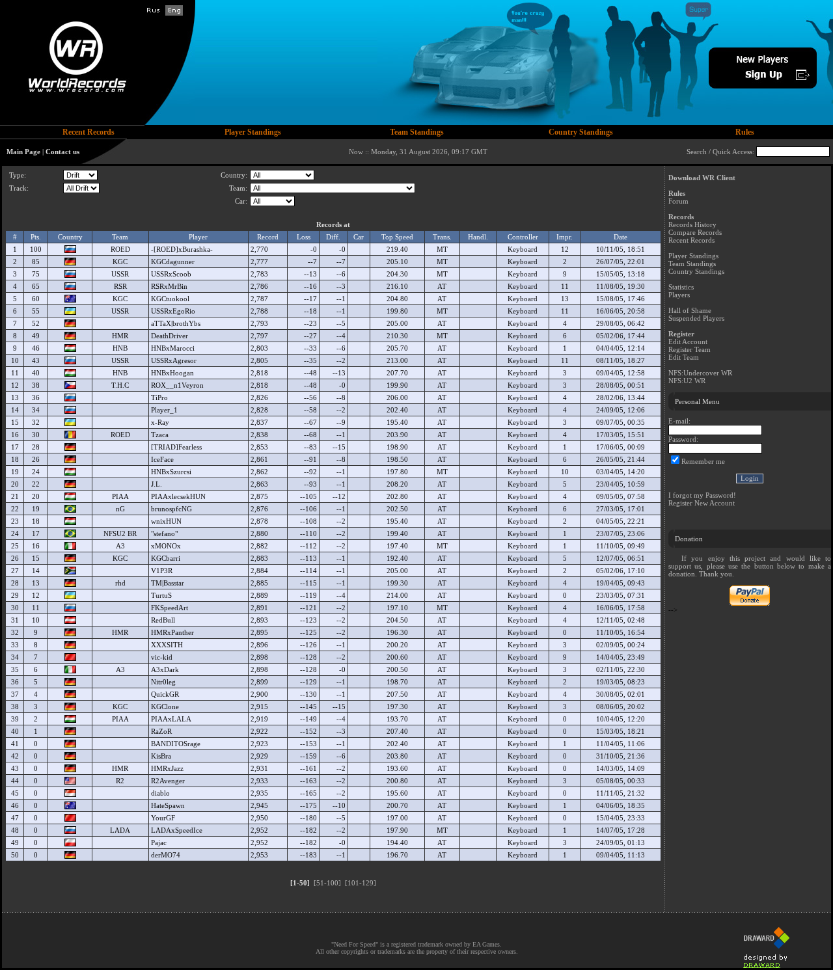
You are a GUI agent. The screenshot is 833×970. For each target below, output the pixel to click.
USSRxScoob (171, 274)
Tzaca (160, 434)
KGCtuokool (170, 299)
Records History (692, 224)
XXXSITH (167, 645)
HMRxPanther (172, 632)
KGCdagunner (173, 261)
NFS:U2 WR (686, 380)
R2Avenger (168, 781)
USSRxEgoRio (173, 311)
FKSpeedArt (169, 608)
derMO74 (165, 855)
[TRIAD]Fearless (176, 447)
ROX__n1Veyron (177, 385)
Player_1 (164, 410)
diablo (160, 793)
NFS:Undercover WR (700, 373)
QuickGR (165, 694)
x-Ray (160, 422)
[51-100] (327, 883)
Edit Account (687, 341)
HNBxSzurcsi (171, 472)
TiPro (159, 397)
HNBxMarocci (173, 348)
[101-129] (360, 883)
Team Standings (692, 263)
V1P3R (161, 570)
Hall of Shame (689, 310)
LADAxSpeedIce (176, 830)
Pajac (159, 842)
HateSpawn (168, 805)
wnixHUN (166, 521)
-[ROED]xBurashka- (182, 249)
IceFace (162, 459)
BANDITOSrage (175, 744)
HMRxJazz (167, 768)
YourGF (163, 818)
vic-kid (161, 657)
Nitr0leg (163, 682)
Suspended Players (696, 318)
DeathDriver (169, 336)
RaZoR (161, 731)
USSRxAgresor (174, 360)
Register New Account (701, 503)
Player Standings (693, 256)
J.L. (156, 484)
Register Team (689, 349)
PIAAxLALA (171, 719)
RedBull (163, 620)
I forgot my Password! (702, 495)
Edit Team (683, 357)
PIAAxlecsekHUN (178, 496)
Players (679, 295)
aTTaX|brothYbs (175, 323)
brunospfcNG (171, 509)
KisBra (161, 756)
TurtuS (161, 595)
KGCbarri (165, 558)
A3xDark (165, 669)
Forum (678, 201)
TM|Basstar (167, 583)
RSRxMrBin (169, 286)
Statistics (681, 287)
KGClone (165, 706)
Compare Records (695, 232)
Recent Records (691, 240)
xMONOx (166, 546)
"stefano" (164, 533)
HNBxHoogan (172, 373)
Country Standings (696, 271)
